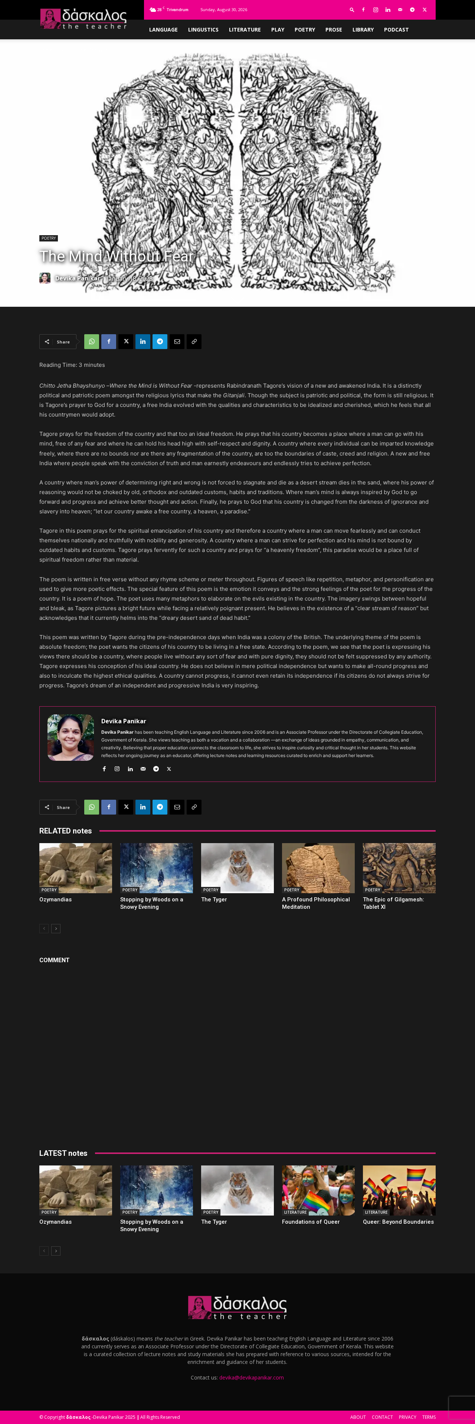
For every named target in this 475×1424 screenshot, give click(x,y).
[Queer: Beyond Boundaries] (399, 1190)
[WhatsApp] (91, 341)
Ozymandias (55, 899)
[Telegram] (412, 9)
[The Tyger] (237, 868)
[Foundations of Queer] (318, 1190)
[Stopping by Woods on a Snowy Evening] (156, 868)
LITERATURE (245, 29)
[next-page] (55, 928)
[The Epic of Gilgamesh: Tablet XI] (399, 868)
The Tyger (214, 899)
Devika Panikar (77, 278)
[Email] (177, 341)
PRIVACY (407, 1417)
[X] (424, 9)
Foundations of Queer (311, 1222)
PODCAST (396, 29)
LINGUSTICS (203, 29)
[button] (352, 9)
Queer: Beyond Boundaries (398, 1222)
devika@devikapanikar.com (251, 1377)
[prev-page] (44, 928)
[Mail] (400, 9)
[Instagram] (375, 9)
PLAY (277, 29)
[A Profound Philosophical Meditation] (318, 868)
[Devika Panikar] (46, 278)
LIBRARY (363, 29)
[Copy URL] (194, 341)
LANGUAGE (163, 29)
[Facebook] (363, 9)
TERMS (429, 1417)
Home (45, 50)
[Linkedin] (387, 9)
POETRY (305, 29)
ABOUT (358, 1417)
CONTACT (382, 1417)
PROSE (333, 29)
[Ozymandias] (75, 868)
